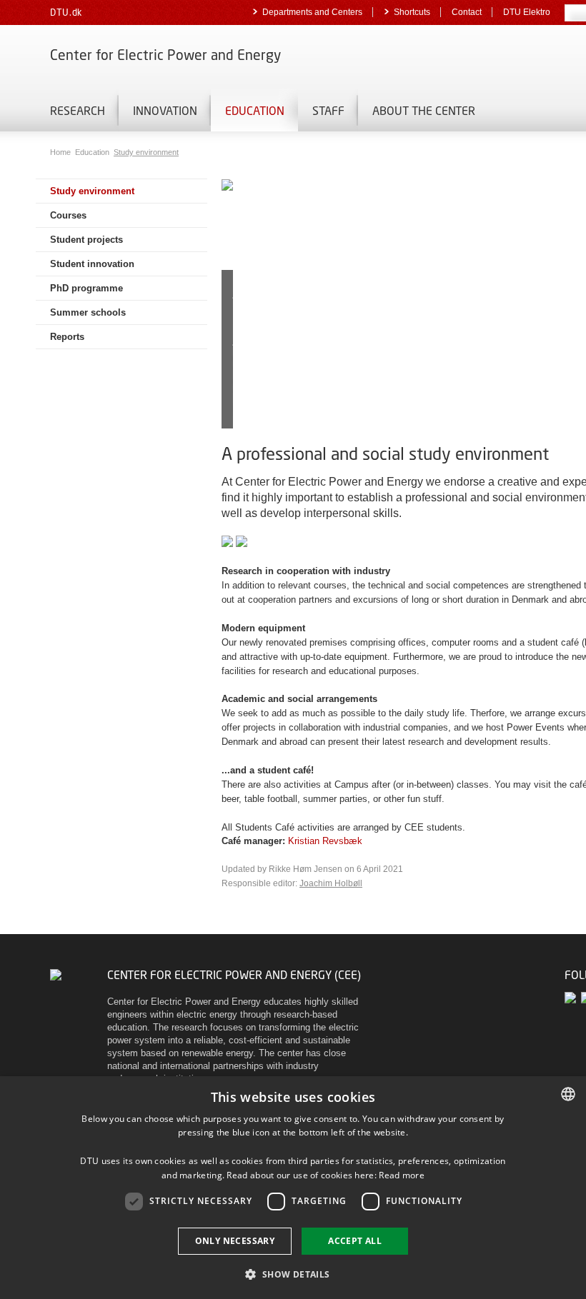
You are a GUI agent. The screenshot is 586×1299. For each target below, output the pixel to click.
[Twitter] (573, 997)
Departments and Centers (312, 12)
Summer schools (88, 312)
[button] (292, 1273)
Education (254, 110)
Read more (401, 1175)
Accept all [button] (355, 1241)
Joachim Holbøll (330, 883)
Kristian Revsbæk (325, 841)
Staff (328, 110)
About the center (423, 110)
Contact (467, 12)
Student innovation (92, 264)
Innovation (165, 110)
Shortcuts (412, 12)
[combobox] (568, 1094)
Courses (68, 215)
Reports (67, 336)
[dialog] (293, 1187)
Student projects (86, 239)
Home (61, 152)
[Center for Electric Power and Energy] (55, 974)
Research (77, 110)
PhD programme (86, 288)
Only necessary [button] (235, 1241)
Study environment (146, 152)
